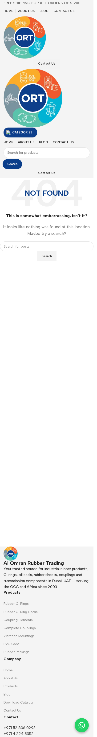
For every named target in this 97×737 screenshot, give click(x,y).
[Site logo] (25, 37)
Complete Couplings (20, 628)
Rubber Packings (16, 652)
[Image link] (11, 553)
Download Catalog (18, 702)
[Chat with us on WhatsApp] (82, 725)
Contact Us (46, 63)
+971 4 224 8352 (19, 733)
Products (11, 686)
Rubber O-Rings (16, 604)
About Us (11, 678)
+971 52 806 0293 (20, 727)
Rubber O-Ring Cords (21, 612)
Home (8, 670)
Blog (7, 694)
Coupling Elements (18, 620)
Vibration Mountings (19, 636)
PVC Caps (12, 644)
